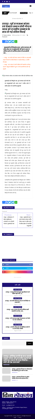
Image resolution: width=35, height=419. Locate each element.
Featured (4, 37)
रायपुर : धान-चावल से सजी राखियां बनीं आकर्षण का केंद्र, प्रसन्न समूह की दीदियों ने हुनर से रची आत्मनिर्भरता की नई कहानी (17, 67)
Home (20, 417)
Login (15, 417)
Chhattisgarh (20, 13)
